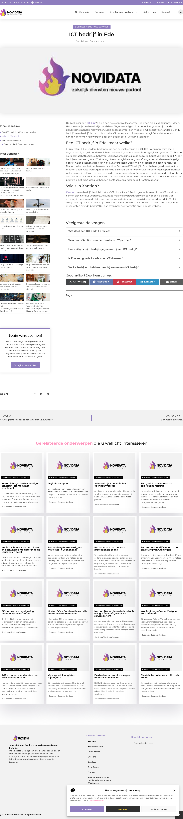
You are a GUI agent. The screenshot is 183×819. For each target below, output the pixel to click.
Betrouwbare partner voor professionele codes (109, 548)
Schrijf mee (150, 12)
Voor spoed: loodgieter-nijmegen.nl (61, 676)
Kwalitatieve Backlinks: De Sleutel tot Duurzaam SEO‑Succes (100, 780)
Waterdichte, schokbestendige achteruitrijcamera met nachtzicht (19, 485)
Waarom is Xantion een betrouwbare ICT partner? (124, 240)
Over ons (92, 757)
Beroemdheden (95, 746)
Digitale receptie (58, 483)
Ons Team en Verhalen (122, 12)
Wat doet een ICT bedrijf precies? (124, 231)
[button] (174, 790)
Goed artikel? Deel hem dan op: (19, 144)
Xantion (70, 192)
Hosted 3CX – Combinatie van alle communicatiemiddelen (67, 612)
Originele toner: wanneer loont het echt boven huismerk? (36, 228)
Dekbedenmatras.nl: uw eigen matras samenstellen (112, 676)
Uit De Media (82, 12)
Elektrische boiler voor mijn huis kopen (160, 676)
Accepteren (86, 809)
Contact (165, 12)
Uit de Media (94, 751)
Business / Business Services (91, 26)
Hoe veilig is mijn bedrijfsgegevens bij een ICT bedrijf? (124, 249)
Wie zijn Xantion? (10, 136)
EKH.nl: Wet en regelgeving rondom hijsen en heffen (17, 612)
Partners (99, 12)
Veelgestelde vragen (12, 140)
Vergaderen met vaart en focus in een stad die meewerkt (10, 286)
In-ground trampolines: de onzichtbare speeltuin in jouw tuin (37, 267)
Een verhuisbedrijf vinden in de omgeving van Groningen (159, 548)
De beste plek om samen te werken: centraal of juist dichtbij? (38, 286)
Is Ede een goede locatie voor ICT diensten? (124, 258)
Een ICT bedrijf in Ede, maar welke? (19, 132)
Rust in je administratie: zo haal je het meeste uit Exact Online (11, 248)
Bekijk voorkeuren (158, 809)
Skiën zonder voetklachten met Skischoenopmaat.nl (19, 676)
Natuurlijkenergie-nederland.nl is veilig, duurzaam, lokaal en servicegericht (114, 613)
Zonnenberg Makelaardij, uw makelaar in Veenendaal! (65, 548)
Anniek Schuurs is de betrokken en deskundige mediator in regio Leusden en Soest (20, 549)
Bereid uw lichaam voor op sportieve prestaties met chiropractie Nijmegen (11, 170)
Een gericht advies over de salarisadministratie (156, 484)
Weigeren (123, 809)
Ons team (92, 762)
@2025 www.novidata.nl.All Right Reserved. (20, 814)
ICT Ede (91, 123)
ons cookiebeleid (96, 801)
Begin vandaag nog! (25, 335)
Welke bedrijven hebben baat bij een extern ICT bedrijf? (124, 267)
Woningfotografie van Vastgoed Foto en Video (159, 612)
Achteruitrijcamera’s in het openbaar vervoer (110, 484)
